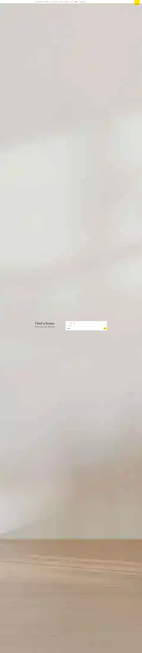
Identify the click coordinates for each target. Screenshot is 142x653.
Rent (71, 323)
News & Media (72, 1)
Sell (74, 323)
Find (105, 328)
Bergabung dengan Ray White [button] (41, 1)
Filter (68, 328)
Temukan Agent (53, 1)
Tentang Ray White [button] (62, 1)
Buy (67, 323)
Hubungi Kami (82, 1)
